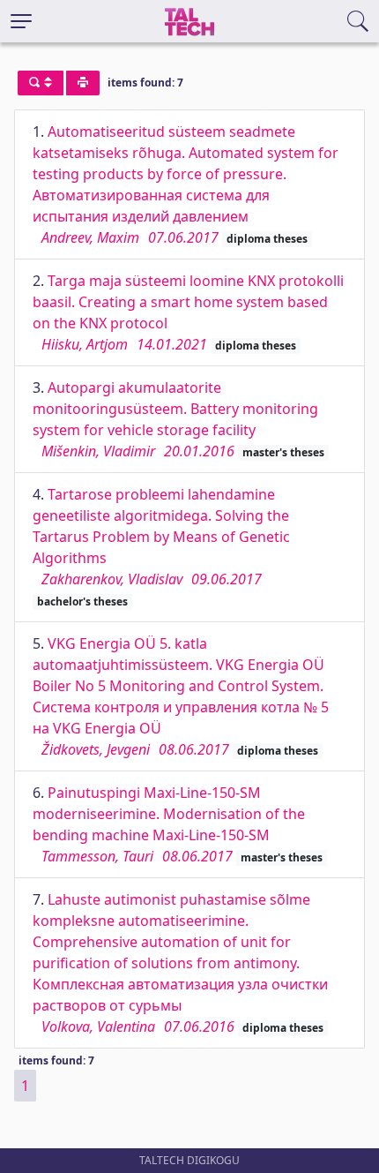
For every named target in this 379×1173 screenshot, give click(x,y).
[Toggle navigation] (21, 21)
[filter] (40, 83)
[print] (83, 83)
